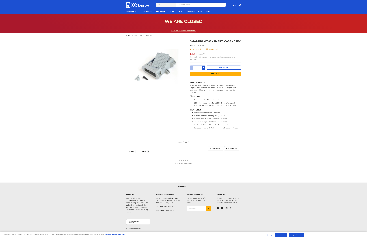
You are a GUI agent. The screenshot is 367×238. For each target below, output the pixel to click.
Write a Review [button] (232, 148)
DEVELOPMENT (160, 12)
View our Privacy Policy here (115, 234)
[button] (240, 5)
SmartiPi (193, 45)
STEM (172, 12)
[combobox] (191, 5)
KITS (180, 12)
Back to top (182, 186)
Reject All (281, 235)
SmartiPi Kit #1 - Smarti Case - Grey (142, 35)
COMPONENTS (146, 12)
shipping (213, 57)
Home (128, 35)
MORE (200, 12)
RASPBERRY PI (131, 12)
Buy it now (215, 73)
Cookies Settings (267, 235)
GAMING (190, 12)
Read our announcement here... (183, 31)
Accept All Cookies (296, 235)
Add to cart (223, 67)
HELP (208, 12)
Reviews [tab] (131, 151)
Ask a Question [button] (216, 148)
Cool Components (135, 228)
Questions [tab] (143, 151)
